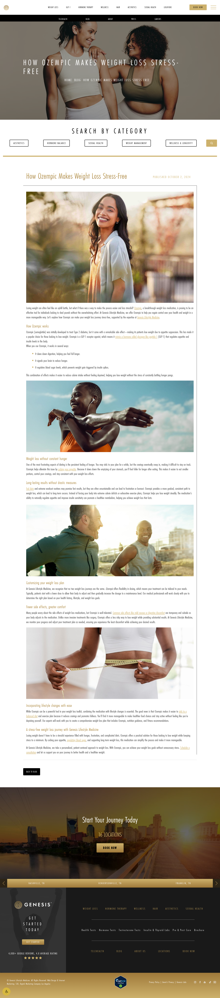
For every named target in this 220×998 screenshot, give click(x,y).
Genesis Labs (181, 982)
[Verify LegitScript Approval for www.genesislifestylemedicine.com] (121, 981)
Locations (164, 951)
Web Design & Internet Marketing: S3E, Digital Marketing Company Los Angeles (36, 982)
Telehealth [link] (63, 18)
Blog (77, 80)
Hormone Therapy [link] (85, 7)
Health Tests (89, 930)
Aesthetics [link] (132, 7)
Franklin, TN (183, 883)
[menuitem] (53, 7)
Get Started (33, 942)
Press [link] (133, 18)
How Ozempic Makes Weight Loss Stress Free (116, 80)
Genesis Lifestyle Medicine (148, 317)
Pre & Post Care (182, 930)
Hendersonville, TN (110, 883)
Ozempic (137, 308)
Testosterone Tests (130, 930)
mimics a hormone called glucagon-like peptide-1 (136, 336)
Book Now (198, 7)
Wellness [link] (105, 7)
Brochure (199, 930)
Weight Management (136, 143)
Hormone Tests (107, 930)
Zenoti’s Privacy (168, 982)
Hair (155, 908)
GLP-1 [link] (68, 7)
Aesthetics (19, 143)
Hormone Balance (56, 143)
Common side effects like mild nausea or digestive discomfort (139, 613)
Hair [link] (118, 7)
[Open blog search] (211, 143)
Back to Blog (31, 771)
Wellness (140, 908)
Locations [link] (168, 7)
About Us (140, 951)
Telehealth (97, 951)
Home (68, 80)
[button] (6, 992)
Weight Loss (90, 908)
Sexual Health (95, 143)
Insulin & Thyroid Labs (157, 930)
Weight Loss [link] (53, 7)
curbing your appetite (67, 469)
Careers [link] (158, 18)
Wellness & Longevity (181, 143)
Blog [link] (88, 18)
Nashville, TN (37, 883)
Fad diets (30, 488)
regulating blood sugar (76, 740)
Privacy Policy (154, 982)
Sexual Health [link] (150, 7)
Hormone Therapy (116, 908)
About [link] (110, 18)
